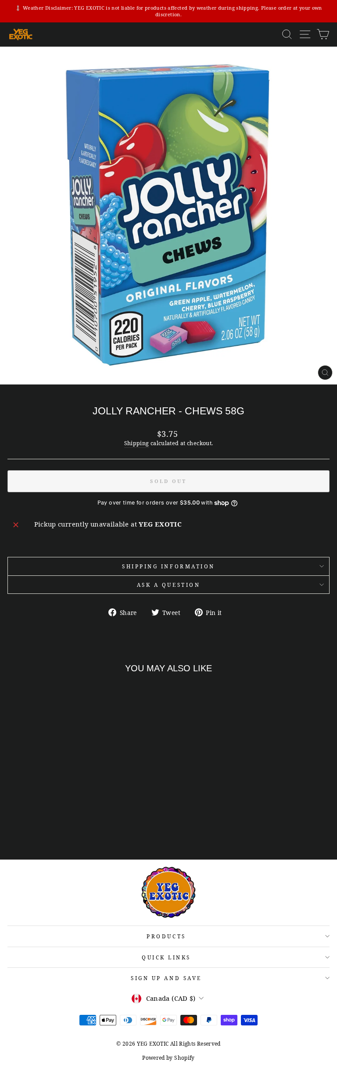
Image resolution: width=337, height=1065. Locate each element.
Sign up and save (166, 977)
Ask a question (168, 584)
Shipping (136, 443)
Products (166, 936)
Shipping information (168, 566)
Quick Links (166, 957)
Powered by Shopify (168, 1057)
